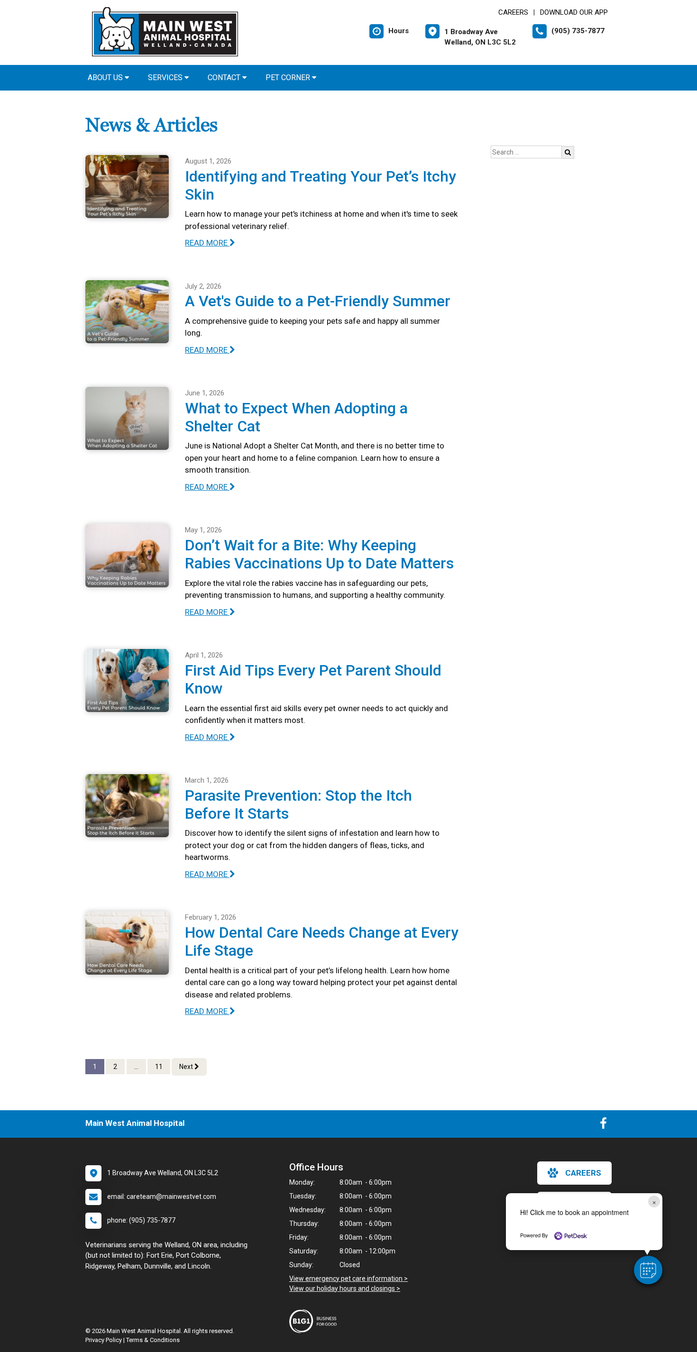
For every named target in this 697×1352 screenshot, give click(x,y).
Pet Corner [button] (289, 77)
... (136, 1066)
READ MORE (207, 242)
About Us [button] (106, 77)
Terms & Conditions (153, 1339)
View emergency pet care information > (348, 1278)
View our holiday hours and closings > (344, 1288)
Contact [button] (225, 77)
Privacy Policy (103, 1339)
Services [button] (166, 77)
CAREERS (513, 12)
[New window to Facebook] (603, 1125)
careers (583, 1173)
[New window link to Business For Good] (315, 1321)
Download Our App (574, 12)
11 (159, 1066)
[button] (648, 1270)
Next (186, 1066)
